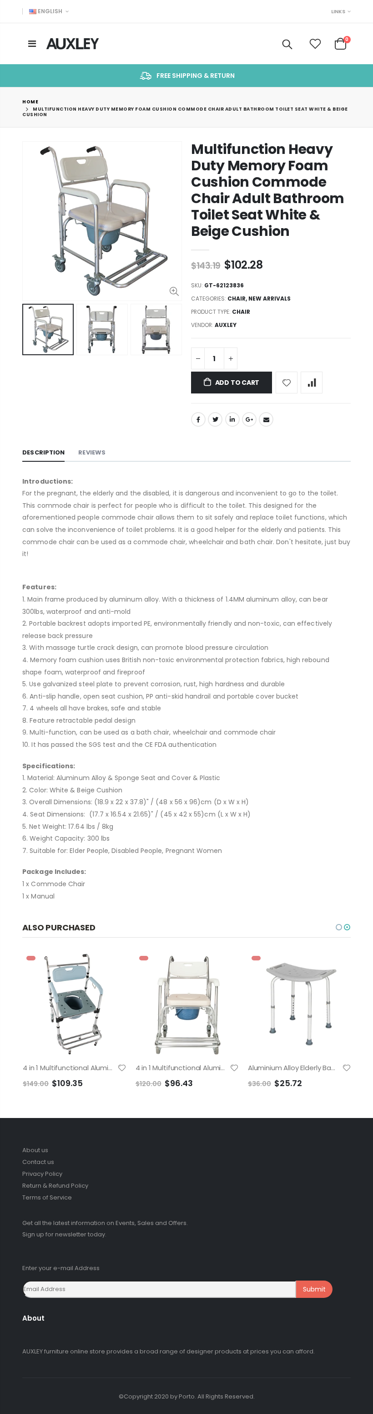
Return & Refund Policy (55, 1185)
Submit (314, 1289)
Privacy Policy (42, 1173)
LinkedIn (232, 419)
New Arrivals (269, 298)
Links (338, 11)
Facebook (198, 419)
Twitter (215, 419)
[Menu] (32, 43)
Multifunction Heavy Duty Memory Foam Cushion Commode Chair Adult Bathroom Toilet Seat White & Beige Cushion (267, 190)
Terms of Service (47, 1197)
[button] (339, 927)
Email (266, 419)
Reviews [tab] (92, 452)
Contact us (38, 1162)
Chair (236, 298)
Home (30, 101)
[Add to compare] (312, 382)
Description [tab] (43, 452)
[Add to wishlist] (286, 382)
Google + (249, 419)
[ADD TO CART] (111, 967)
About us (35, 1150)
